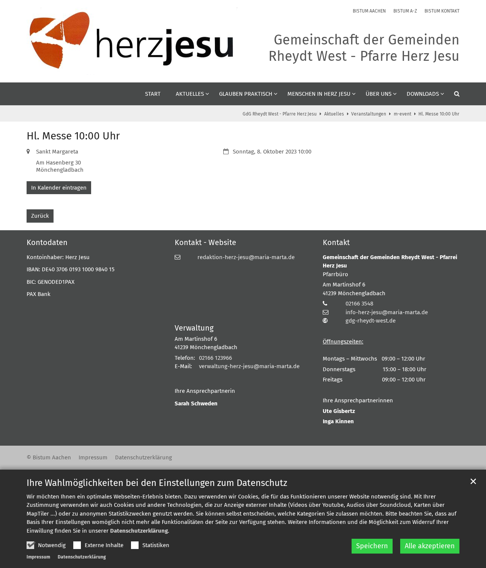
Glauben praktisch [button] (245, 93)
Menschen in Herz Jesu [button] (318, 93)
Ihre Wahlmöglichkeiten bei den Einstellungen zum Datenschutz (157, 483)
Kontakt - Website (205, 242)
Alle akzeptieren (430, 546)
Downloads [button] (423, 93)
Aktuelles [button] (190, 93)
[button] (451, 95)
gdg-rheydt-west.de (371, 320)
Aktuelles (334, 114)
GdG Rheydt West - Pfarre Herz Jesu (280, 114)
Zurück (40, 215)
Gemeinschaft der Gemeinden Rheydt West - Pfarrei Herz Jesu (390, 261)
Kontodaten (47, 242)
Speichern (372, 546)
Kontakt (336, 242)
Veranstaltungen (368, 114)
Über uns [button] (378, 93)
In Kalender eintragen (59, 187)
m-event (402, 114)
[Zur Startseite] (132, 41)
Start (153, 93)
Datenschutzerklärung (139, 530)
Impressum (38, 557)
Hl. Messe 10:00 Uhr (438, 114)
